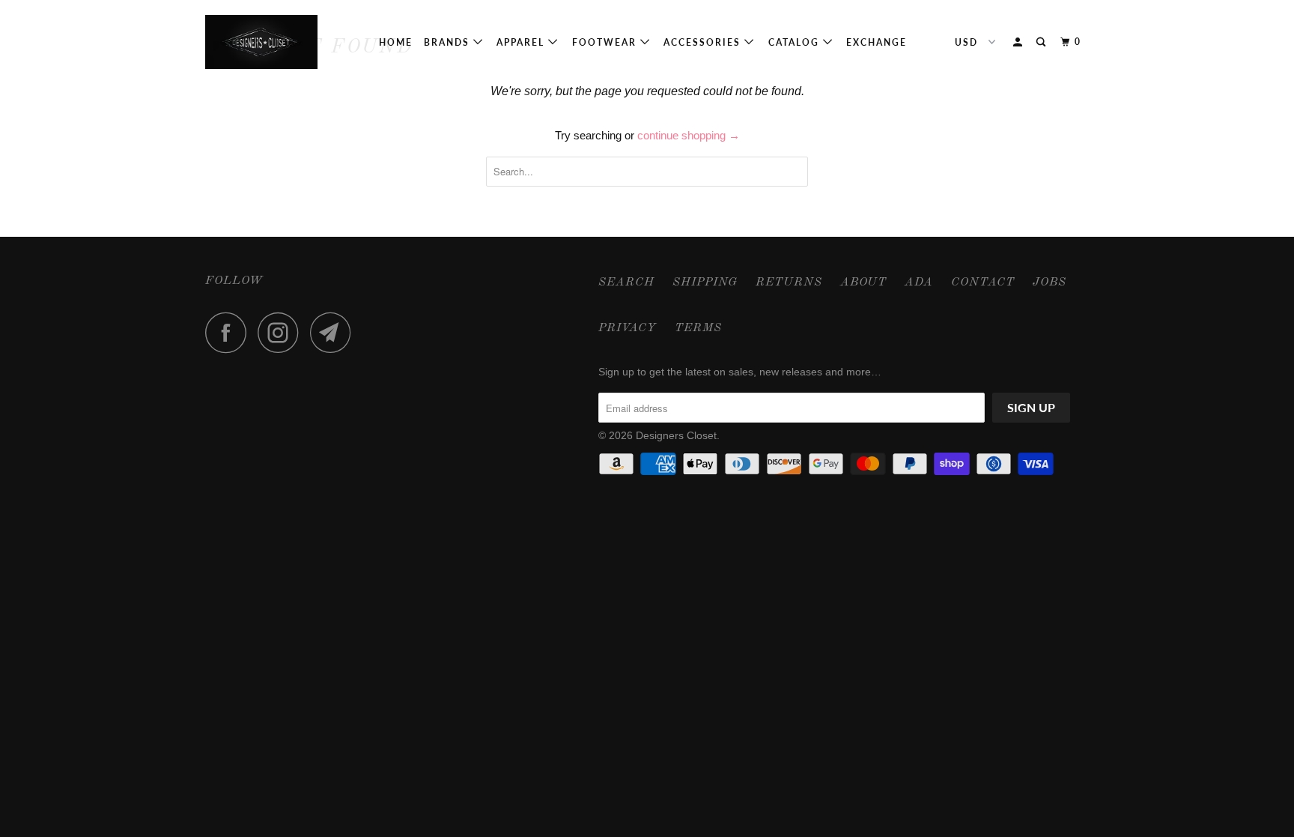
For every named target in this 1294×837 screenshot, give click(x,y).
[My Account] (1019, 42)
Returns (789, 282)
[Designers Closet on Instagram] (282, 332)
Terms (698, 328)
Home (396, 42)
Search (626, 282)
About (863, 282)
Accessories (703, 42)
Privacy (627, 328)
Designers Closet (676, 435)
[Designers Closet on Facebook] (230, 332)
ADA (919, 282)
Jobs (1049, 282)
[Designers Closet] (282, 42)
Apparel (522, 42)
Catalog (795, 42)
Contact (983, 282)
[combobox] (647, 172)
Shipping (705, 282)
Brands (448, 42)
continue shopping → (688, 135)
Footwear (606, 42)
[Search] (1042, 42)
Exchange (876, 42)
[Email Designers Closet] (334, 332)
